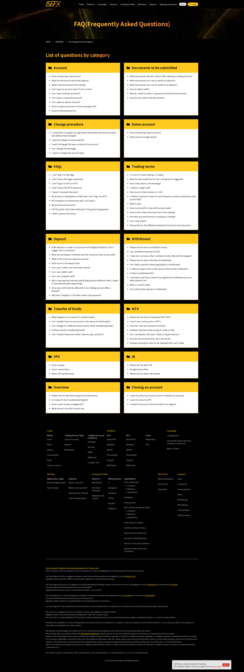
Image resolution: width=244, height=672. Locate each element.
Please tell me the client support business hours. (75, 395)
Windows (111, 444)
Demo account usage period (143, 136)
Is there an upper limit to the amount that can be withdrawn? (159, 268)
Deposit (67, 444)
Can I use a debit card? (62, 271)
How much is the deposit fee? (66, 263)
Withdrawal (69, 449)
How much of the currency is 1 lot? (146, 192)
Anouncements (184, 489)
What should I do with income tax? (68, 408)
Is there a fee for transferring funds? (68, 330)
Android (110, 460)
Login (194, 4)
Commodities (53, 455)
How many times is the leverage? (145, 183)
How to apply (58, 364)
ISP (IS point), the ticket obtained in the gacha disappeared (80, 209)
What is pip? (135, 203)
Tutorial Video (183, 510)
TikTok (111, 498)
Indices (50, 449)
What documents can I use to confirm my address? (153, 84)
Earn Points (163, 484)
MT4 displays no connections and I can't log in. (74, 200)
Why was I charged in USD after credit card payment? (76, 295)
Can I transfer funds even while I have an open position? (78, 334)
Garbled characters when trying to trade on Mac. (152, 330)
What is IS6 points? (166, 479)
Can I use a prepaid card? (63, 276)
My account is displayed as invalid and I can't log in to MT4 (79, 196)
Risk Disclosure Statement (135, 533)
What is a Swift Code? (140, 284)
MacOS (110, 449)
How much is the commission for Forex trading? (152, 212)
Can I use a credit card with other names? (71, 267)
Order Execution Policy (133, 522)
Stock (49, 460)
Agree (226, 665)
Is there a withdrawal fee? (142, 273)
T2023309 (174, 584)
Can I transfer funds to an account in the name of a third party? (81, 321)
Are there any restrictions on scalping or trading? (152, 216)
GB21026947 (150, 595)
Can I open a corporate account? (67, 97)
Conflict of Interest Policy (135, 528)
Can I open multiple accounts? (66, 93)
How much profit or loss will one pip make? (150, 207)
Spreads (91, 447)
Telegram (112, 508)
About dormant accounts (63, 204)
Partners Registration (56, 482)
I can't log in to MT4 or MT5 (65, 183)
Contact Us (182, 484)
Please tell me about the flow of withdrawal (150, 260)
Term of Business (51, 568)
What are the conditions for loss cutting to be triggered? (156, 179)
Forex (49, 439)
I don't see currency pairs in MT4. (145, 321)
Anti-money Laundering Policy (77, 568)
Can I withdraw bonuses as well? (145, 251)
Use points (162, 489)
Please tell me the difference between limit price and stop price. (160, 225)
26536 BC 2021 (130, 576)
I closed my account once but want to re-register (153, 404)
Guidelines (128, 497)
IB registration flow (139, 369)
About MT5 (131, 439)
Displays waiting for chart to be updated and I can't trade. (157, 342)
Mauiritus (131, 489)
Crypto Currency (54, 465)
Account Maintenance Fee (64, 110)
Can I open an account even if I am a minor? (72, 89)
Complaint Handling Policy (135, 538)
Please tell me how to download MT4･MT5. (150, 317)
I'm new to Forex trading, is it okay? (147, 174)
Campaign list (173, 435)
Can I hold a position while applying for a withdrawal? (155, 264)
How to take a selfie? (140, 89)
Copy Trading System (78, 498)
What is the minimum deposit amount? (70, 258)
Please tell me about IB (141, 364)
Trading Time (93, 462)
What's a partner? (76, 482)
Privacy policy (130, 502)
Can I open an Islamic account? (66, 102)
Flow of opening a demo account (145, 132)
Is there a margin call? (140, 187)
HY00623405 (151, 584)
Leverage (92, 441)
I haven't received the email (65, 192)
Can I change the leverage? (64, 148)
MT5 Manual (183, 505)
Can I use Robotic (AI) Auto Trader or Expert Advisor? (154, 334)
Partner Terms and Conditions (137, 543)
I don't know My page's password (67, 179)
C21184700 (127, 595)
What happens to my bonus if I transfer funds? (73, 317)
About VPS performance (63, 373)
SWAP (90, 452)
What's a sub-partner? (78, 487)
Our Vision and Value (96, 489)
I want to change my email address (68, 139)
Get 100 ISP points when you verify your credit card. (179, 442)
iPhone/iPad (112, 455)
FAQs (180, 479)
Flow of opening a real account (66, 76)
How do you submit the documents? (147, 97)
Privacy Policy (216, 666)
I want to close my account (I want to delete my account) (157, 395)
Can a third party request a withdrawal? (148, 289)
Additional (92, 457)
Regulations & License (98, 497)
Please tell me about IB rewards (145, 373)
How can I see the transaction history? (148, 325)
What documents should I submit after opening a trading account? (161, 76)
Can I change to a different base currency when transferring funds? (82, 325)
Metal (49, 444)
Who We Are (97, 482)
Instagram (112, 487)
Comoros (131, 485)
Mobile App (150, 439)
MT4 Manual (183, 499)
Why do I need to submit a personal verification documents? (158, 93)
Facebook (112, 493)
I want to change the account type (68, 152)
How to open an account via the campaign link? (74, 106)
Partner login (52, 487)
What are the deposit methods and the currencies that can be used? (83, 254)
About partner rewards (78, 493)
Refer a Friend (173, 448)
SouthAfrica (132, 492)
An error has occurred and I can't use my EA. (150, 338)
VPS (147, 444)
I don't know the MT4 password (67, 187)
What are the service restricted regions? (70, 80)
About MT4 (111, 439)
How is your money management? (68, 404)
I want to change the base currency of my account (75, 144)
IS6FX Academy (184, 515)
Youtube (111, 503)
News (180, 494)
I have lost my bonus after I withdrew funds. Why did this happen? (161, 255)
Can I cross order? (138, 220)
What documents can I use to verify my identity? (152, 80)
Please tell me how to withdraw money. (148, 247)
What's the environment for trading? (69, 84)
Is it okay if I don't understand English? (70, 399)
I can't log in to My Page (63, 174)
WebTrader (111, 465)
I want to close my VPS (140, 399)
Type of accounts (71, 439)
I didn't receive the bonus (64, 213)
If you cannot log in (61, 369)
